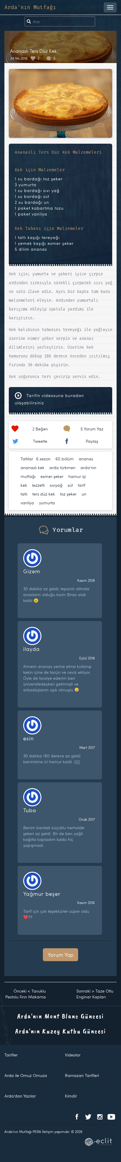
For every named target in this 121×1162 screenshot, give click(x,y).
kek (24, 485)
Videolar (72, 1055)
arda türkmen (62, 467)
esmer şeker (52, 476)
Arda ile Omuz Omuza (25, 1075)
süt (70, 485)
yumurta (47, 502)
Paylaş (92, 441)
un (84, 494)
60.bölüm (65, 459)
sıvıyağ (56, 485)
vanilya (27, 502)
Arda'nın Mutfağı (30, 7)
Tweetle (40, 441)
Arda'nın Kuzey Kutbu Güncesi (60, 1031)
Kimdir (71, 1096)
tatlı (24, 494)
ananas (86, 459)
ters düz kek (43, 494)
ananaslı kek (32, 467)
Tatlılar (27, 459)
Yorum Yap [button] (60, 954)
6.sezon (43, 459)
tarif (81, 485)
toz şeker (68, 494)
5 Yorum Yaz (91, 429)
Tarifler (11, 1055)
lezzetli (38, 485)
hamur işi (77, 476)
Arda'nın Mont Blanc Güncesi (60, 1016)
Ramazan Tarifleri (82, 1075)
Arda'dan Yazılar (20, 1096)
